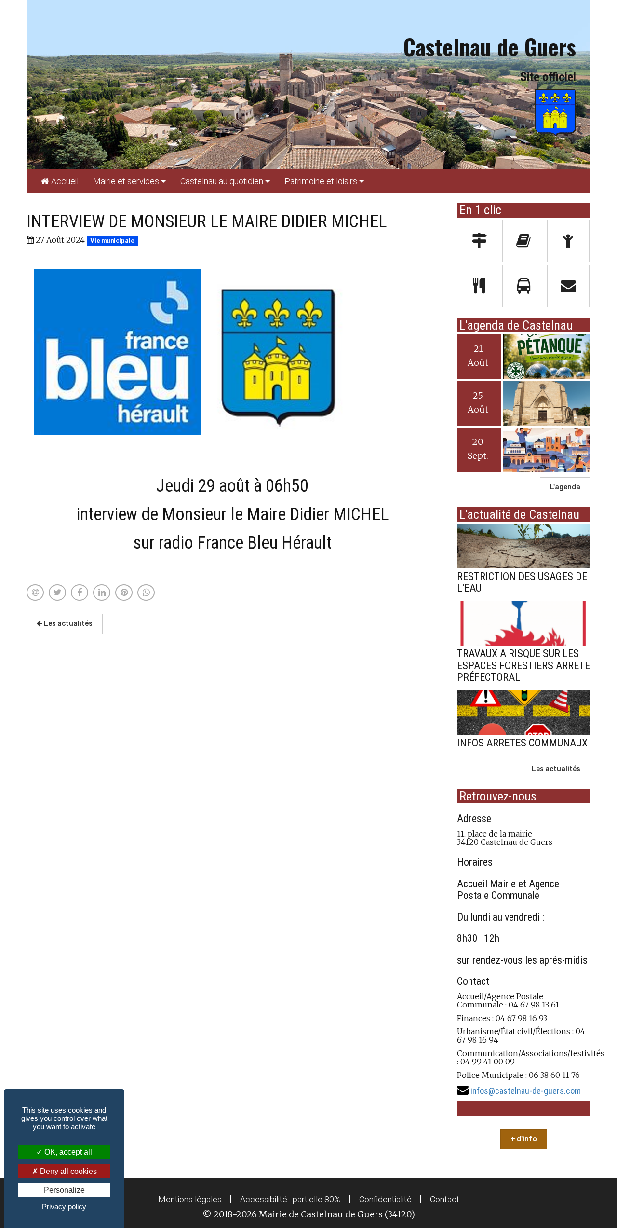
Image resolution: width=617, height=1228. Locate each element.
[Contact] (568, 286)
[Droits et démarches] (479, 241)
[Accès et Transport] (523, 286)
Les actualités (67, 624)
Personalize (64, 1190)
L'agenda (565, 487)
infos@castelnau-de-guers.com (525, 1091)
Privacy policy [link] (64, 1206)
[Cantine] (479, 286)
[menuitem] (60, 181)
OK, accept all (67, 1152)
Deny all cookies (67, 1171)
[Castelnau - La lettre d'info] (523, 241)
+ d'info (523, 1139)
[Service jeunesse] (568, 241)
